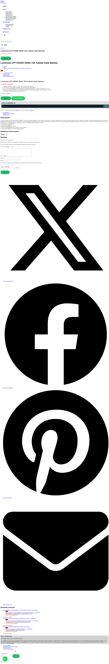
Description (6, 112)
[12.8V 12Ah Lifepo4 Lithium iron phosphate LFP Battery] (8, 76)
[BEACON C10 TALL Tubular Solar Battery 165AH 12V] (6, 74)
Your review (4, 156)
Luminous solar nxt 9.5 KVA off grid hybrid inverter (18, 622)
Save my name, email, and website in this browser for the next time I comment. (22, 162)
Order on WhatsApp (18, 98)
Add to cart (6, 58)
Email (2, 160)
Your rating (4, 146)
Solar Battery (16, 110)
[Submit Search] (16, 656)
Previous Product (8, 72)
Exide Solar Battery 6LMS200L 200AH (15, 630)
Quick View (35, 610)
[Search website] (3, 38)
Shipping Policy (7, 647)
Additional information (8, 113)
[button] (5, 93)
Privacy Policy (6, 645)
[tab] (55, 112)
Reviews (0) (6, 114)
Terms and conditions (8, 649)
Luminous (30, 110)
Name (2, 158)
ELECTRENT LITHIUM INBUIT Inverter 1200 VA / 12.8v (19, 613)
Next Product (6, 75)
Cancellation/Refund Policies (10, 646)
